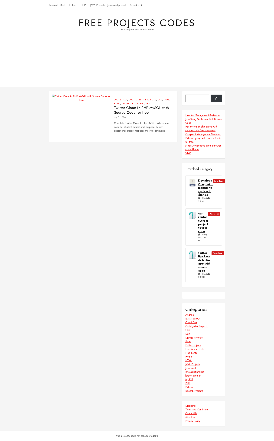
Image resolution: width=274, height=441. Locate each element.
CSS (160, 99)
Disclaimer (190, 406)
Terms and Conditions (196, 409)
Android (53, 5)
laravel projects (193, 375)
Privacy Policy (192, 421)
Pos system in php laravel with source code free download (201, 128)
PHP (83, 5)
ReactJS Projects (194, 391)
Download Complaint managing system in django (205, 188)
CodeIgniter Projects (142, 99)
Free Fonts (191, 353)
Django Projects (194, 337)
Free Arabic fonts (194, 349)
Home (167, 99)
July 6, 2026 (120, 117)
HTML (117, 103)
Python (72, 5)
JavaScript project (116, 5)
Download (219, 181)
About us (190, 417)
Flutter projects (193, 345)
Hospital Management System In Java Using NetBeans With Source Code (203, 119)
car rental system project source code (203, 222)
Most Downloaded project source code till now (203, 147)
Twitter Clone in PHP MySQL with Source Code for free (141, 110)
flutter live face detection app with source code (205, 261)
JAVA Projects (97, 5)
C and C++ (136, 5)
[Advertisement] (137, 64)
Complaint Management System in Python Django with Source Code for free (203, 138)
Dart (62, 5)
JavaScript (128, 103)
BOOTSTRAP (120, 99)
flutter (188, 341)
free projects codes (137, 23)
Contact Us (191, 413)
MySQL (140, 103)
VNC (188, 153)
